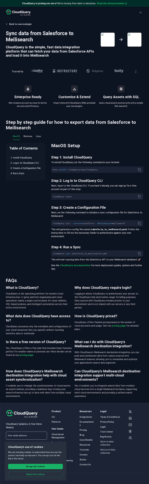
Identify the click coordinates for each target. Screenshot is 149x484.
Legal (103, 427)
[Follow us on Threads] (130, 431)
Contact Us (85, 464)
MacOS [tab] (16, 136)
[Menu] (140, 12)
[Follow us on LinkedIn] (130, 418)
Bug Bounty (105, 437)
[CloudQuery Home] (18, 12)
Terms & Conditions (110, 417)
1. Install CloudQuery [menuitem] (21, 157)
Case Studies (86, 440)
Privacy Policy (107, 422)
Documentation (87, 423)
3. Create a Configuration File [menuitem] (25, 168)
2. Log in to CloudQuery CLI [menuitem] (24, 163)
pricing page (119, 325)
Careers (84, 455)
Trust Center (106, 432)
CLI (53, 417)
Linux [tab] (38, 136)
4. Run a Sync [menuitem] (17, 173)
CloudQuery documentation (75, 265)
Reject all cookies (35, 474)
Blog (82, 435)
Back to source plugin (20, 24)
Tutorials (84, 450)
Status (83, 459)
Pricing (83, 430)
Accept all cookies (35, 466)
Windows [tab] (27, 136)
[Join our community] (130, 438)
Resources (85, 445)
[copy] (139, 170)
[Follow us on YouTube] (130, 425)
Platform (56, 422)
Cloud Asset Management (58, 436)
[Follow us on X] (130, 412)
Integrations (86, 417)
